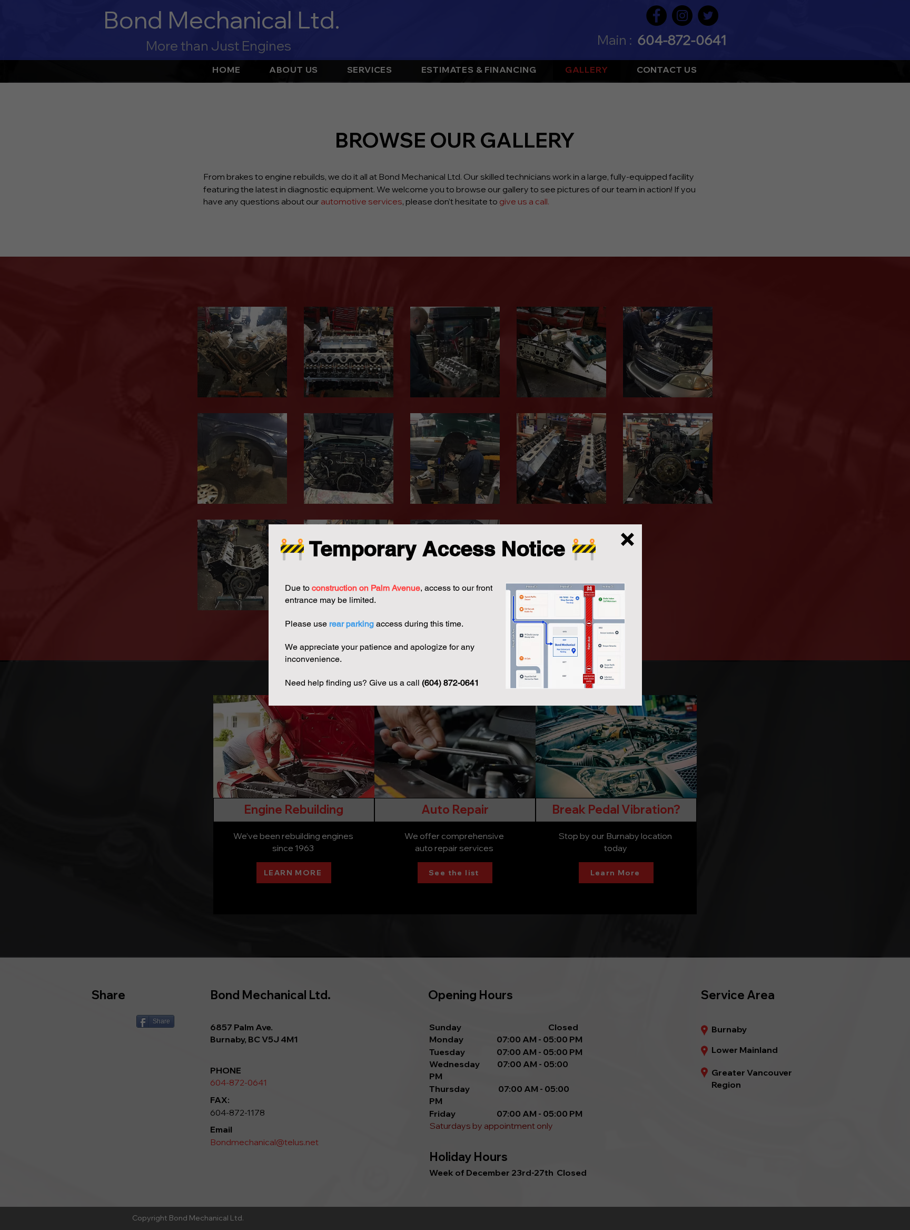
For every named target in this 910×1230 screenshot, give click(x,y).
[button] (627, 539)
